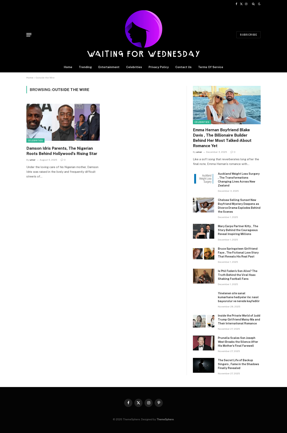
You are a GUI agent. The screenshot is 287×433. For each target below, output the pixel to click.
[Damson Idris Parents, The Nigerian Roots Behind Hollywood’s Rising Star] (63, 122)
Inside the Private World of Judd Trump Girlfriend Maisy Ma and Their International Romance (239, 319)
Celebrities (134, 67)
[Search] (253, 4)
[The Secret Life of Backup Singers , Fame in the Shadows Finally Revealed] (203, 365)
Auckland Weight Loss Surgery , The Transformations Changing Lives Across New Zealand (239, 179)
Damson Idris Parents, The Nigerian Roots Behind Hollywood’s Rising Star (61, 151)
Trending (85, 67)
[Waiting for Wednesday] (144, 35)
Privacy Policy (159, 67)
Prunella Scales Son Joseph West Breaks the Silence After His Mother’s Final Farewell (238, 341)
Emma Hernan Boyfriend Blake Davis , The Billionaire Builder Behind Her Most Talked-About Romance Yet (222, 138)
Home (68, 67)
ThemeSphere (165, 419)
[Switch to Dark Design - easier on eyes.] (259, 4)
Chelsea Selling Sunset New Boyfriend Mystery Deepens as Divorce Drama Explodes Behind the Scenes (239, 205)
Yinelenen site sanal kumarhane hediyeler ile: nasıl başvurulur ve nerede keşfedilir (239, 297)
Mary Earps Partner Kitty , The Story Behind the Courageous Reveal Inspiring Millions (238, 230)
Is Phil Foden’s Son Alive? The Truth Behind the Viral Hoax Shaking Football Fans (237, 274)
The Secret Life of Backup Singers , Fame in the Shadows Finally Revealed (238, 364)
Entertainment (108, 67)
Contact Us (183, 67)
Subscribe (248, 34)
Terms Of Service (210, 67)
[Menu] (28, 34)
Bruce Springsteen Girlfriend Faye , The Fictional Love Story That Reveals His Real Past (238, 252)
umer (33, 159)
